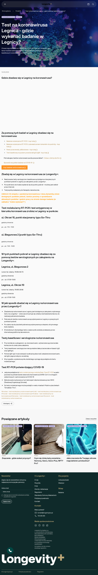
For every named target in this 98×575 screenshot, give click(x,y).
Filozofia (37, 483)
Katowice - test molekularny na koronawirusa (27, 396)
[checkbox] (2, 495)
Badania (61, 492)
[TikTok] (47, 525)
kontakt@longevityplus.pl (45, 513)
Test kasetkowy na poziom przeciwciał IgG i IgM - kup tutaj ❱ (28, 153)
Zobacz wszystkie (91, 419)
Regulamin (38, 492)
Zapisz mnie (6, 501)
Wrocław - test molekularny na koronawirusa (17, 391)
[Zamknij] (13, 547)
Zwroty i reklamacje (41, 489)
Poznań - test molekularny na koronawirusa (17, 394)
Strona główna (6, 11)
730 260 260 (41, 516)
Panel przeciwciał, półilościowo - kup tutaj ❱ (22, 149)
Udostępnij (6, 403)
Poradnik (18, 11)
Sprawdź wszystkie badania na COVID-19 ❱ (19, 163)
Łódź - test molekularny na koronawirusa (47, 391)
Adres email (5, 488)
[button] (10, 550)
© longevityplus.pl (7, 572)
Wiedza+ (61, 483)
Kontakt (37, 501)
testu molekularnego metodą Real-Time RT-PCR (36, 372)
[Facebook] (39, 525)
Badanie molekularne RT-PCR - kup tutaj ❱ (21, 141)
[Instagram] (43, 525)
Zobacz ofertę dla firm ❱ (52, 158)
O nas (36, 480)
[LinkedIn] (36, 525)
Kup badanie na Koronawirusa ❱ (14, 167)
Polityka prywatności (42, 498)
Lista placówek (63, 480)
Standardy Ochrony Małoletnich (45, 495)
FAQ (36, 486)
